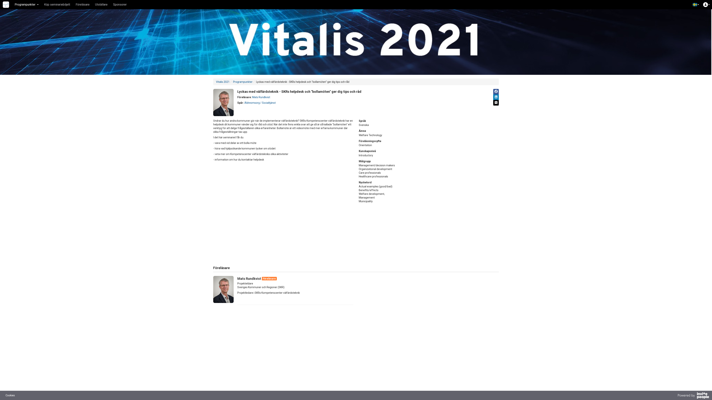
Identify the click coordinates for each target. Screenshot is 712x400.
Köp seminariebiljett (57, 4)
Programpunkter (243, 81)
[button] (696, 4)
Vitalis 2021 (223, 81)
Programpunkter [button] (25, 4)
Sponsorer (120, 4)
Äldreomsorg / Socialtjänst (260, 102)
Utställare (101, 4)
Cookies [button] (10, 395)
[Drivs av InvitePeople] (693, 396)
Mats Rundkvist (261, 97)
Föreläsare (83, 4)
